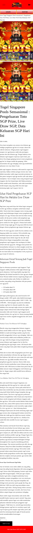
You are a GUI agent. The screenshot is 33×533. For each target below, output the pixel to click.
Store (1, 15)
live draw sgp (3, 408)
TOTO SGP (22, 529)
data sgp (12, 314)
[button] (6, 523)
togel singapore (14, 188)
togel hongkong (4, 509)
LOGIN (8, 12)
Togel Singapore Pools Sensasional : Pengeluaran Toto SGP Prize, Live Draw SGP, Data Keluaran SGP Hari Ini (15, 17)
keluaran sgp (16, 335)
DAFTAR (25, 12)
